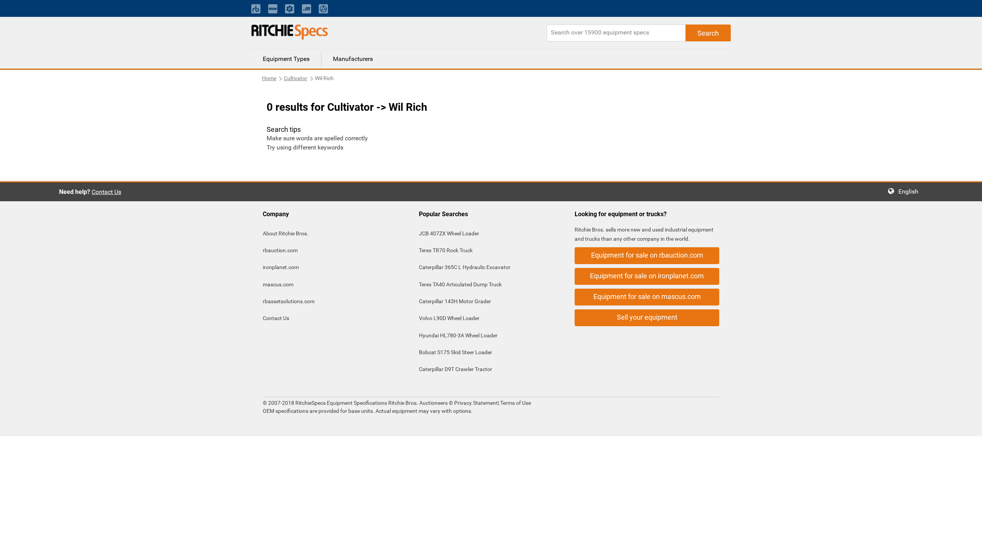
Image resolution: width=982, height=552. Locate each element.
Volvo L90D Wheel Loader (449, 318)
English (910, 191)
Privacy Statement (476, 403)
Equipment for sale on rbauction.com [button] (647, 255)
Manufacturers (353, 58)
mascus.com (278, 284)
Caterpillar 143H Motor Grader (455, 301)
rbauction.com (280, 250)
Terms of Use (515, 403)
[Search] (708, 33)
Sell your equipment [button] (647, 317)
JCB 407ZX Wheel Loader (449, 233)
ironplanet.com (281, 267)
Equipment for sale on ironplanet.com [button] (647, 276)
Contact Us (106, 192)
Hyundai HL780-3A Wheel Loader (458, 335)
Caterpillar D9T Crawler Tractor (455, 369)
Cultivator (295, 78)
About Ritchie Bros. (285, 233)
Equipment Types (286, 58)
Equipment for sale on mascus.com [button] (647, 296)
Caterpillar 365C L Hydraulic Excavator (465, 267)
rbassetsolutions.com (289, 301)
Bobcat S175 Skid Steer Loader (455, 352)
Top (968, 540)
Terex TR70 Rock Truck (446, 250)
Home (269, 78)
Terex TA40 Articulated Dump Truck (460, 284)
